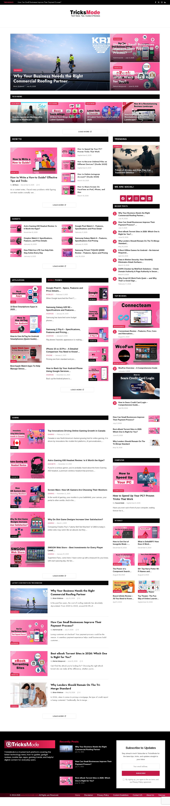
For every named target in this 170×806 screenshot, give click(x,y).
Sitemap (161, 795)
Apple (13, 361)
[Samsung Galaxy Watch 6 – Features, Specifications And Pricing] (67, 241)
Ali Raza (15, 185)
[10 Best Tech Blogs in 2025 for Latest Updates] (66, 112)
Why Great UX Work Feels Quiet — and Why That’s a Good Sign (137, 279)
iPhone (92, 360)
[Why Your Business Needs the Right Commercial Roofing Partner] (60, 62)
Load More (83, 131)
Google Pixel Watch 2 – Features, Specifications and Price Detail (89, 227)
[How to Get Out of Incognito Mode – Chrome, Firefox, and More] (124, 532)
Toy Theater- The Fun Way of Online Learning (148, 597)
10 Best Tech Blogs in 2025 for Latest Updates (64, 118)
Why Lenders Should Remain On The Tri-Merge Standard (138, 242)
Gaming (14, 448)
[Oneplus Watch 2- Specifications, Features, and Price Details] (16, 241)
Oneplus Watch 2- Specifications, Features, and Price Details (38, 239)
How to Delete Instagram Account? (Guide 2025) (89, 175)
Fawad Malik (119, 503)
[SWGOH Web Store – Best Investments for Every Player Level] (27, 554)
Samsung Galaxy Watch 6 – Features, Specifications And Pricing (91, 239)
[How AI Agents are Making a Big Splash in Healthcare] (28, 112)
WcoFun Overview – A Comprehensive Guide (137, 368)
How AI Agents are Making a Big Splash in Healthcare (27, 118)
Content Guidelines (121, 795)
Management (119, 326)
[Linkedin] (149, 198)
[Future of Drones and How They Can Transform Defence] (136, 160)
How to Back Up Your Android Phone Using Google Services (64, 369)
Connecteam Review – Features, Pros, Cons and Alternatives (137, 332)
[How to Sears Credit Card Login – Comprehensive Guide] (136, 386)
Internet (142, 537)
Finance (117, 398)
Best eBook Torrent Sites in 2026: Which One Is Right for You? (134, 77)
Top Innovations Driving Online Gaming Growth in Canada (76, 431)
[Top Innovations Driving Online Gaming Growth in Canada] (27, 436)
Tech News (15, 104)
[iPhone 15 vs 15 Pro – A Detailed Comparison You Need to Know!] (98, 354)
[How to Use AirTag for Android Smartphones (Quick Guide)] (26, 324)
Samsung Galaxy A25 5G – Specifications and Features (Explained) (60, 309)
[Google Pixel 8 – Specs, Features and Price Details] (98, 293)
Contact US (137, 795)
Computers (118, 490)
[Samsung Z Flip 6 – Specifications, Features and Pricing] (98, 334)
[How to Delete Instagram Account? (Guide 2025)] (68, 177)
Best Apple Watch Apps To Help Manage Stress (25, 367)
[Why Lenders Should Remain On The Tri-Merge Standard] (29, 695)
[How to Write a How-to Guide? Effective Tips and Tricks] (33, 161)
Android (14, 332)
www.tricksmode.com (29, 795)
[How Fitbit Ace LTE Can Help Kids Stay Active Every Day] (16, 253)
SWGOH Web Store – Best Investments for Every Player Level (75, 549)
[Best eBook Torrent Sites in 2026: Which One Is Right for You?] (29, 663)
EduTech (142, 591)
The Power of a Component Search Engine (121, 570)
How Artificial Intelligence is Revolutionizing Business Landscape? (137, 117)
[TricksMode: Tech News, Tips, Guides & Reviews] (85, 13)
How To (14, 172)
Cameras (117, 146)
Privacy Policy (138, 782)
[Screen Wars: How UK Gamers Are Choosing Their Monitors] (27, 495)
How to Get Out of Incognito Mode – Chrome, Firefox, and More (122, 542)
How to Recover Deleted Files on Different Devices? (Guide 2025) (92, 163)
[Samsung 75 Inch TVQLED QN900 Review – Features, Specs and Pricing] (67, 253)
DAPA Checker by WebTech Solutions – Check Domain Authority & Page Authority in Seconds (138, 270)
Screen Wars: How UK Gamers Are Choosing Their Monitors (77, 490)
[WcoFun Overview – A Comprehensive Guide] (136, 351)
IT (124, 104)
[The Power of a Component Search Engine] (124, 559)
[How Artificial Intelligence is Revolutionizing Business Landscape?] (141, 112)
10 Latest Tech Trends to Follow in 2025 (103, 118)
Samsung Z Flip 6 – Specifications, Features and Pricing (63, 330)
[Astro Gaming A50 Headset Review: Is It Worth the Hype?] (16, 228)
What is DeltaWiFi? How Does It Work (148, 542)
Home (77, 795)
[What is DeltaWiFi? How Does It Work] (149, 532)
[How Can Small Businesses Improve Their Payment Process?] (29, 632)
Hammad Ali (118, 58)
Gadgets (14, 477)
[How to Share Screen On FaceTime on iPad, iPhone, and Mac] (68, 190)
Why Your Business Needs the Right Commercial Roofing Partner (48, 78)
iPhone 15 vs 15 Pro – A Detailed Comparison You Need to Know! (62, 350)
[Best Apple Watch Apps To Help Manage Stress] (26, 354)
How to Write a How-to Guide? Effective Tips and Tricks (33, 179)
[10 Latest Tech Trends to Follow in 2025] (103, 112)
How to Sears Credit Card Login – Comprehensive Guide (133, 403)
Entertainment (120, 363)
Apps (13, 302)
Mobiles (92, 299)
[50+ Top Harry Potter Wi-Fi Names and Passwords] (149, 559)
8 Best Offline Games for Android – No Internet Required (138, 251)
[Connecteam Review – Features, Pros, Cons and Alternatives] (136, 314)
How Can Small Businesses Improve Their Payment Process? (40, 2)
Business (17, 70)
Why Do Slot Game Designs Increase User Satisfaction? (75, 519)
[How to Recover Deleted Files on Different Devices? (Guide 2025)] (68, 165)
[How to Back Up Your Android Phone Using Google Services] (98, 373)
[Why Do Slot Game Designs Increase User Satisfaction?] (27, 525)
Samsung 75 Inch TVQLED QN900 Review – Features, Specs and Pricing (91, 251)
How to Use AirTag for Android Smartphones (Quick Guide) (24, 337)
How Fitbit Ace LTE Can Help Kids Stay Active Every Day (38, 251)
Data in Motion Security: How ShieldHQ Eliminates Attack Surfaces (135, 261)
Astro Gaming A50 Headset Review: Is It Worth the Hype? (40, 227)
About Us (150, 795)
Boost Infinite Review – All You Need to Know (123, 597)
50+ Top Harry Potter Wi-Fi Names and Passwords (148, 570)
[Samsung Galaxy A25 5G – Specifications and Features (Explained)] (98, 312)
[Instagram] (136, 198)
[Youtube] (143, 198)
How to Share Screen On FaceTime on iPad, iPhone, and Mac (91, 190)
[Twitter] (130, 198)
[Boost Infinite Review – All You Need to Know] (124, 587)
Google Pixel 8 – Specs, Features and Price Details (64, 289)
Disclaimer (88, 795)
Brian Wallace (18, 86)
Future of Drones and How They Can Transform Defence (133, 171)
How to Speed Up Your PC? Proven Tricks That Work (90, 150)
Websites (117, 68)
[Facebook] (123, 198)
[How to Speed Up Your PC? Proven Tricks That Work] (68, 152)
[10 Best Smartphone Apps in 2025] (26, 294)
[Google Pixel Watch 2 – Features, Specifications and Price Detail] (67, 228)
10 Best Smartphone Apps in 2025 (23, 308)
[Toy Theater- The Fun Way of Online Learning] (149, 587)
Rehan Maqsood (119, 86)
